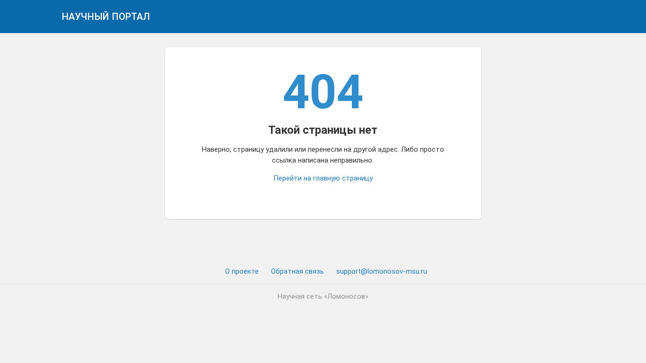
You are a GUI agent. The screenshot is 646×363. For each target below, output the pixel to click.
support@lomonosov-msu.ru (381, 271)
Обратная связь (297, 271)
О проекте (242, 271)
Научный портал (106, 16)
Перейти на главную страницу (323, 178)
